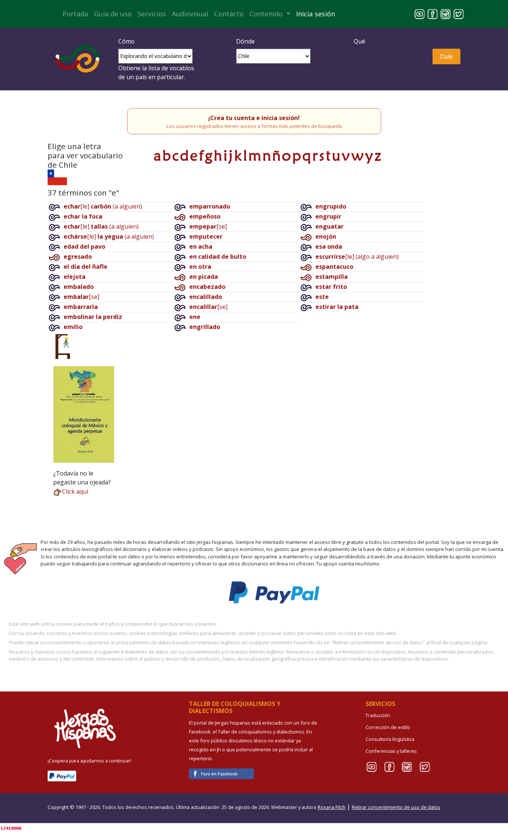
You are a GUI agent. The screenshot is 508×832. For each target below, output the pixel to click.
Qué (359, 41)
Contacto (229, 13)
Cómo (126, 41)
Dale (446, 56)
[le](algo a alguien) (357, 256)
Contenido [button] (267, 13)
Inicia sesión (315, 13)
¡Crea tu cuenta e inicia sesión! (254, 118)
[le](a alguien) (103, 206)
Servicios (152, 13)
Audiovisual (190, 13)
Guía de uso (113, 13)
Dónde (245, 41)
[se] (81, 297)
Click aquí (75, 491)
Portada (75, 13)
